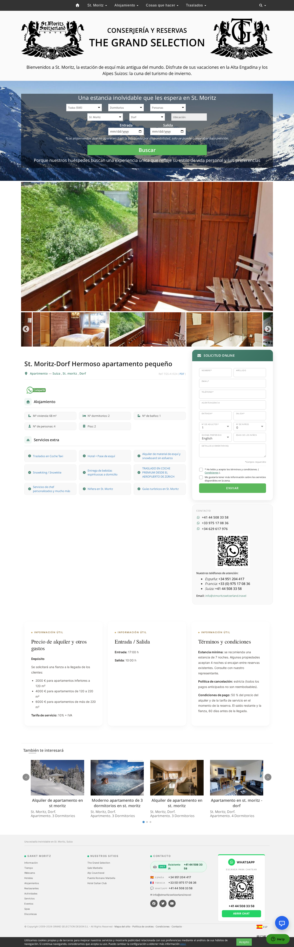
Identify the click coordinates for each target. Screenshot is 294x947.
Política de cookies (143, 926)
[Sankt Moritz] (77, 5)
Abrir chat (241, 913)
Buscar (147, 149)
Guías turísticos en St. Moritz (160, 489)
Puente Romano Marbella (101, 878)
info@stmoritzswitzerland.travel (225, 596)
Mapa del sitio (123, 926)
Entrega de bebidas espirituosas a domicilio (103, 473)
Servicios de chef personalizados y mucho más (51, 489)
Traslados (195, 5)
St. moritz (70, 373)
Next (268, 329)
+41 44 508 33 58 (180, 888)
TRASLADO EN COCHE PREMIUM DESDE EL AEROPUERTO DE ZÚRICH (158, 472)
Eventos (28, 903)
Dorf (82, 373)
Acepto (244, 942)
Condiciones (211, 472)
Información (31, 862)
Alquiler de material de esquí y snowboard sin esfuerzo (161, 456)
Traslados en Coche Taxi (48, 456)
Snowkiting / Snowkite (47, 472)
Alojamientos (31, 883)
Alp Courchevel (95, 872)
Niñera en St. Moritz (100, 489)
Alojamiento (125, 5)
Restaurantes (31, 888)
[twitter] (163, 903)
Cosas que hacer (161, 5)
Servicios (29, 898)
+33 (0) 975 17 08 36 (182, 882)
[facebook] (154, 903)
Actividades (30, 893)
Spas (27, 908)
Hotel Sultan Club (97, 883)
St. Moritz (96, 5)
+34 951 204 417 (179, 877)
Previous (26, 329)
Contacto (177, 926)
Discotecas (30, 914)
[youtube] (172, 903)
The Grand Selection (98, 862)
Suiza (57, 373)
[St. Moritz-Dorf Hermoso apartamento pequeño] (147, 246)
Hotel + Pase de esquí (101, 456)
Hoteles (28, 878)
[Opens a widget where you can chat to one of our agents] (278, 939)
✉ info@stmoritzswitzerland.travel (170, 894)
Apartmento (39, 373)
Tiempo (28, 867)
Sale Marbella (94, 867)
